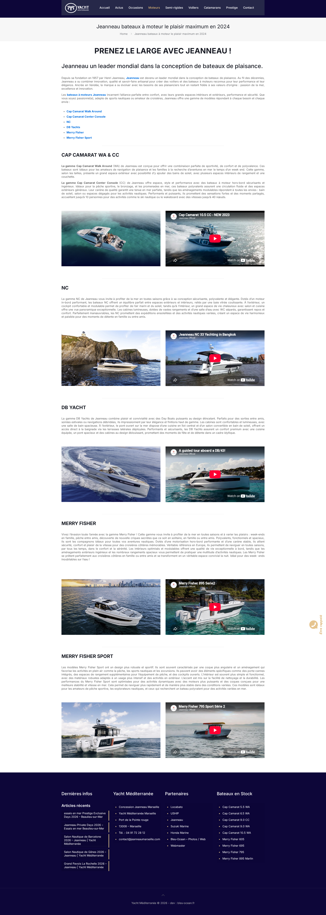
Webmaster (178, 845)
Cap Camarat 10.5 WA (236, 832)
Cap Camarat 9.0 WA (236, 826)
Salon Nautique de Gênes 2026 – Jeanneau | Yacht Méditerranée (85, 853)
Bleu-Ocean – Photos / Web (188, 839)
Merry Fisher (75, 132)
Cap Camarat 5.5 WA (236, 807)
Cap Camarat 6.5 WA (236, 813)
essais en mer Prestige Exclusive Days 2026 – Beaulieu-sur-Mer (85, 814)
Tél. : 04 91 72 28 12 (132, 832)
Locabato (177, 807)
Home (124, 33)
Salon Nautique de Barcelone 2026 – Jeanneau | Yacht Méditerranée (82, 840)
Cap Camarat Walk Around (84, 111)
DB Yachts (73, 127)
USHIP (175, 813)
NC (69, 122)
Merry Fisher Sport (79, 137)
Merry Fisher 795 (233, 852)
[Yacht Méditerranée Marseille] (77, 7)
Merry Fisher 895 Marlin (237, 858)
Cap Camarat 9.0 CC (235, 819)
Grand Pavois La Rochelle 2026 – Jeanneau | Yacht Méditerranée (85, 865)
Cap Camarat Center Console (86, 116)
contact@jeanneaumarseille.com (139, 839)
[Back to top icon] (163, 895)
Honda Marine (180, 832)
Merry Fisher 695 (233, 845)
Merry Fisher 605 (233, 839)
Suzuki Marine (180, 826)
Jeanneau (177, 819)
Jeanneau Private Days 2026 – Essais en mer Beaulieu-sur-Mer (84, 826)
